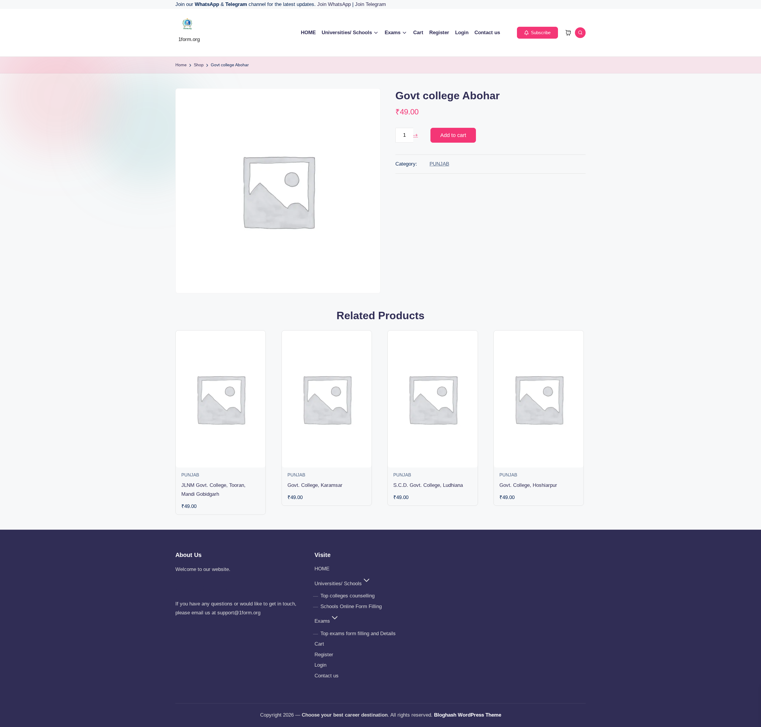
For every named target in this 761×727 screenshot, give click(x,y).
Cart (319, 644)
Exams (322, 621)
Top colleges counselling (347, 596)
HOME (322, 569)
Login (320, 665)
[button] (537, 33)
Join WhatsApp (334, 4)
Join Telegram (370, 4)
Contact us (327, 676)
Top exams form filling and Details (358, 633)
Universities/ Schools (338, 583)
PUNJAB (439, 164)
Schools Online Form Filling (351, 606)
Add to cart (453, 135)
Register (324, 654)
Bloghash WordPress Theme (467, 715)
